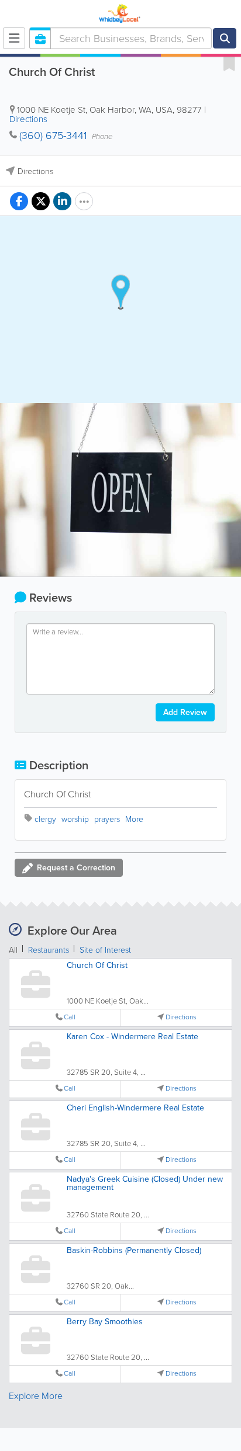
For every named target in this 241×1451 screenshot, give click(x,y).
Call (69, 1017)
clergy (45, 819)
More (134, 819)
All (13, 950)
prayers (107, 819)
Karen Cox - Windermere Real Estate (132, 1036)
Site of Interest (105, 950)
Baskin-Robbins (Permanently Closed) (134, 1250)
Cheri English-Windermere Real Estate (135, 1108)
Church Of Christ (97, 965)
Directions (28, 119)
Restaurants (48, 950)
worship (75, 819)
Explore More (36, 1396)
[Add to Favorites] (229, 63)
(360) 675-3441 (53, 135)
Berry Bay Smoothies (105, 1321)
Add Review (185, 712)
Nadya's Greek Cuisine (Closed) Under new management (145, 1183)
